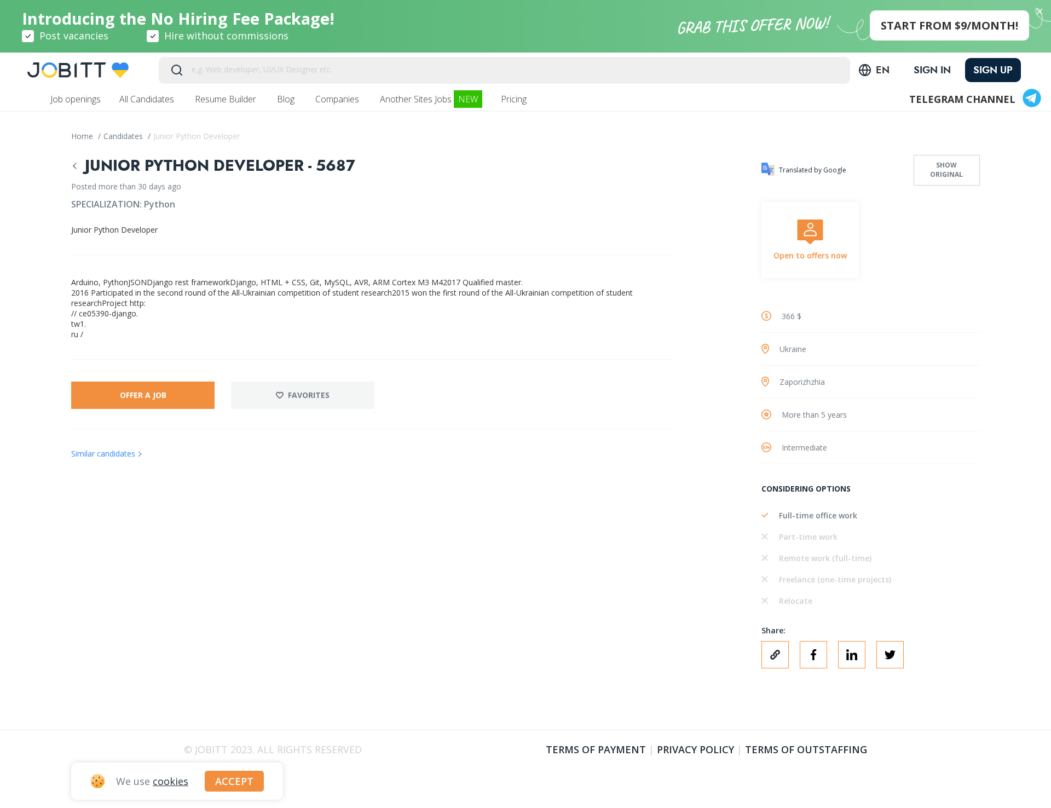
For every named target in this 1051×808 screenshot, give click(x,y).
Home (83, 136)
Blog (287, 99)
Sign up (993, 70)
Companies (338, 99)
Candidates (124, 136)
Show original (946, 169)
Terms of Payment (596, 749)
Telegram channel (962, 99)
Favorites (309, 395)
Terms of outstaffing (806, 749)
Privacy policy (695, 749)
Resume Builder (226, 99)
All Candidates (147, 99)
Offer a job (143, 395)
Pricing (515, 99)
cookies (170, 781)
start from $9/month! (949, 25)
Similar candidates (103, 453)
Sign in (932, 70)
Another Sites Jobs (429, 99)
